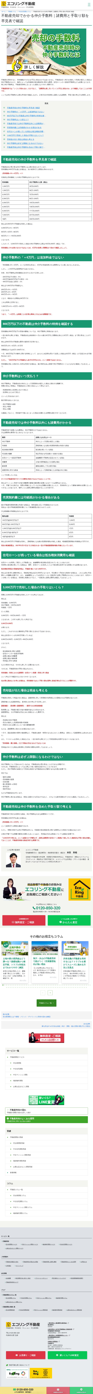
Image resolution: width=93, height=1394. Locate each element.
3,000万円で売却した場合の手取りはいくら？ (25, 135)
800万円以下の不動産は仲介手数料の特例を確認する (26, 116)
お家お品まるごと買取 (21, 1086)
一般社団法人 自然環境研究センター (58, 1335)
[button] (50, 992)
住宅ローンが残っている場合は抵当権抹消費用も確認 (26, 132)
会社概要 (8, 1278)
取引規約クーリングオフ (59, 1278)
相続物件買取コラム (20, 1213)
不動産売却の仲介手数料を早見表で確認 (23, 108)
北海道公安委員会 (53, 1341)
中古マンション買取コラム (22, 1207)
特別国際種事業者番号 (77, 1278)
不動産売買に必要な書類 (49, 1262)
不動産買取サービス (17, 1057)
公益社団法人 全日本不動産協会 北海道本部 (60, 1329)
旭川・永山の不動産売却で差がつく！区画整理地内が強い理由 (44, 961)
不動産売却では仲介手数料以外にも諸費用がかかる (26, 124)
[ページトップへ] (87, 1382)
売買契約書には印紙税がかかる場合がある (24, 128)
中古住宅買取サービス (66, 1244)
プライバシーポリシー (41, 1278)
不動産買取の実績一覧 (9, 1307)
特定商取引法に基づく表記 (23, 1278)
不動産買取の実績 (16, 1137)
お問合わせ (84, 1262)
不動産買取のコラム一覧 (9, 1295)
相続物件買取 (18, 1080)
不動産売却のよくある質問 (22, 1118)
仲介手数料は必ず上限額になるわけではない (25, 143)
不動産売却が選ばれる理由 (30, 1262)
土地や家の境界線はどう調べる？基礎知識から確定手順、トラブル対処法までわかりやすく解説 (14, 963)
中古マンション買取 (20, 1074)
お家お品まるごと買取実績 (22, 1166)
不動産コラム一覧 (45, 1003)
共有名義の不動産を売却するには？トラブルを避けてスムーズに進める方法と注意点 (74, 963)
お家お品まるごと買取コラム (14, 1302)
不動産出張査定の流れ (12, 1262)
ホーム (4, 11)
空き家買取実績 (18, 1143)
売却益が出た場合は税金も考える (20, 139)
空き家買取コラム (19, 1195)
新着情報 (13, 1172)
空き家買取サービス (11, 1244)
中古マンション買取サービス (30, 1244)
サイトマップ (19, 1266)
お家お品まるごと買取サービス (14, 1248)
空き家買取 (17, 1063)
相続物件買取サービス (49, 1244)
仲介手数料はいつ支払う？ (18, 120)
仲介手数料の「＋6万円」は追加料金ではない (25, 112)
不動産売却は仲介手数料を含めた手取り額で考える (26, 147)
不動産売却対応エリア (12, 1282)
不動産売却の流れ (18, 1109)
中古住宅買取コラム (25, 11)
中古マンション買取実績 (22, 1155)
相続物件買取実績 (19, 1161)
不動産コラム (12, 11)
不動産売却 (6, 1241)
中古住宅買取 (18, 1069)
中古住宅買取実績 (19, 1149)
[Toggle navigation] (89, 5)
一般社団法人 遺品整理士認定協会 (57, 1323)
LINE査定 (8, 1266)
